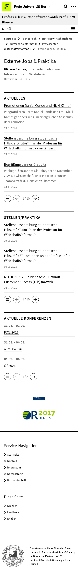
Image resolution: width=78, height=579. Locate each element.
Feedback (13, 512)
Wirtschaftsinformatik (23, 44)
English (11, 518)
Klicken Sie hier (15, 69)
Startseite (10, 38)
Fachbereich (29, 38)
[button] (7, 199)
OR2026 (10, 365)
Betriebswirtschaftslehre (57, 38)
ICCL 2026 (11, 332)
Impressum (14, 467)
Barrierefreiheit (16, 480)
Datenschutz (15, 474)
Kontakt (12, 461)
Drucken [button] (12, 506)
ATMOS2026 (13, 349)
